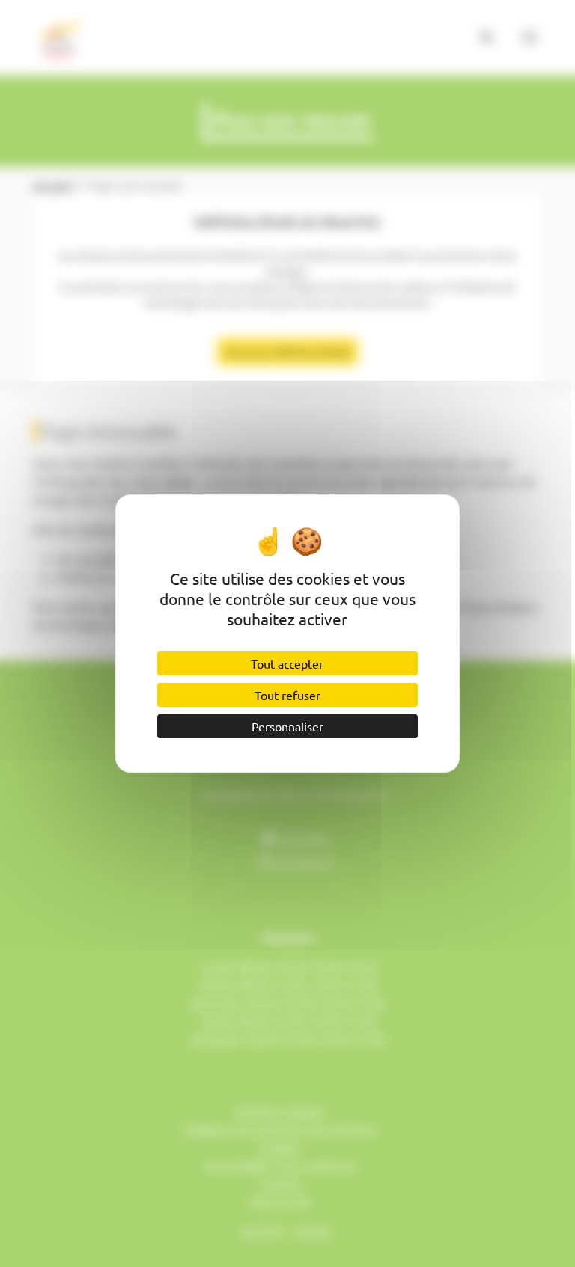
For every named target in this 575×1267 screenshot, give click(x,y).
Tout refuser (287, 694)
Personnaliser (287, 726)
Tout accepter (287, 663)
